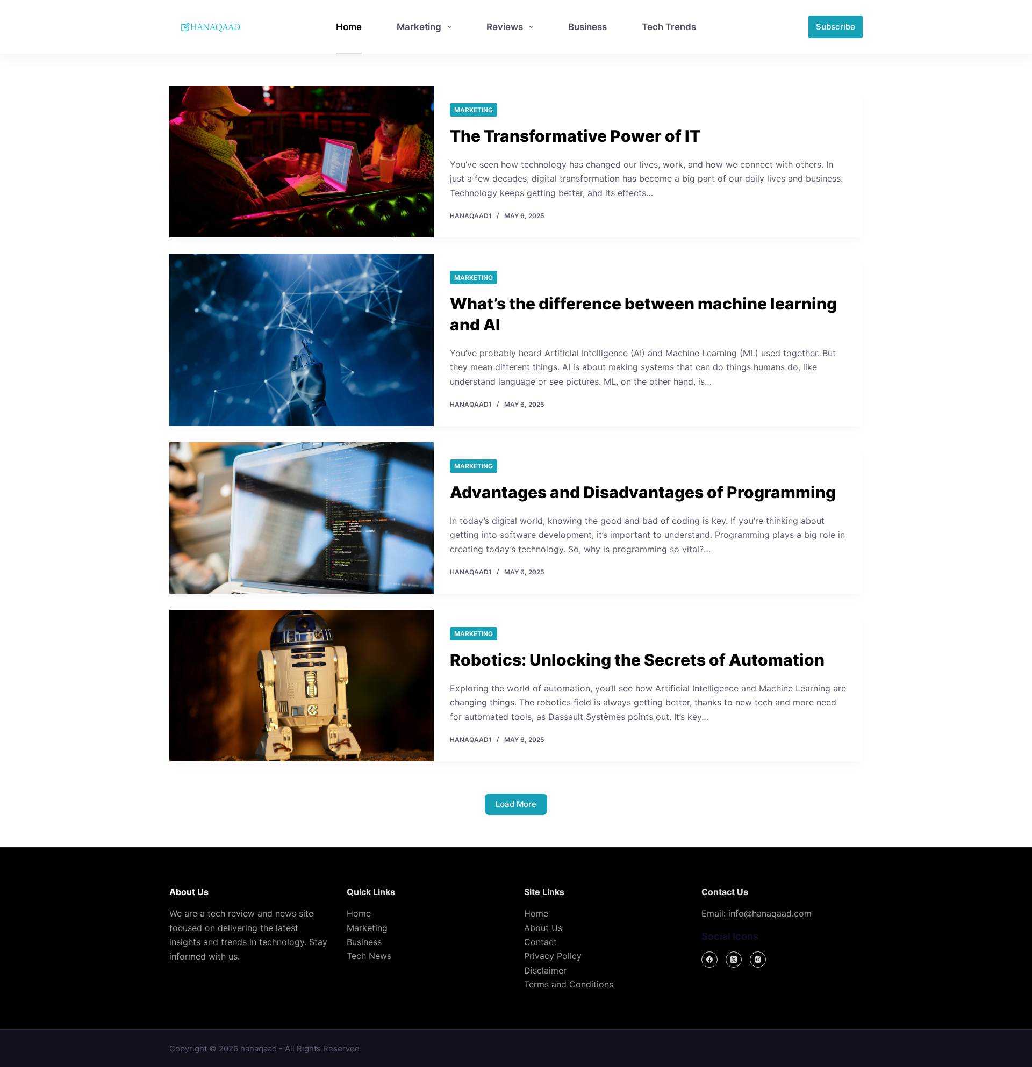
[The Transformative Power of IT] (301, 161)
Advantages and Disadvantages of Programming (643, 492)
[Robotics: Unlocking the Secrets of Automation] (301, 685)
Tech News (369, 955)
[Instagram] (758, 959)
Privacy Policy (553, 955)
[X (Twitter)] (734, 959)
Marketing (419, 26)
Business (587, 26)
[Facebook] (709, 959)
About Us (543, 927)
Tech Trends (669, 26)
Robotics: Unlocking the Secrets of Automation (637, 659)
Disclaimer (545, 970)
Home (349, 26)
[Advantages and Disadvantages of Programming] (301, 518)
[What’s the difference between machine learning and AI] (301, 340)
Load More (516, 804)
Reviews (504, 26)
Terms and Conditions (568, 984)
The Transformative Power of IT (575, 136)
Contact (540, 941)
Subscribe (835, 26)
